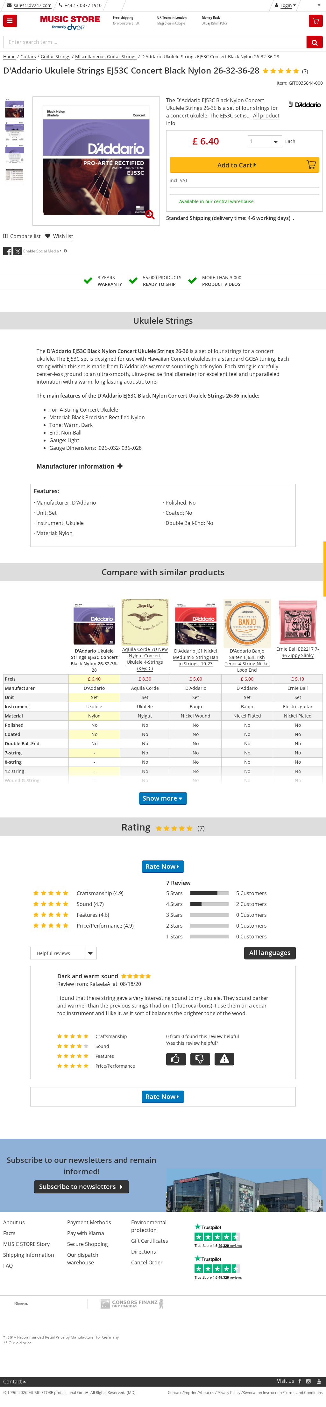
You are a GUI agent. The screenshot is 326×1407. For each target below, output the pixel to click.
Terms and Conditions (303, 1392)
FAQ (8, 1265)
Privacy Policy (228, 1392)
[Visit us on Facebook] (299, 1381)
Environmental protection (149, 1226)
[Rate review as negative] (200, 1059)
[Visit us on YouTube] (319, 1381)
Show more (160, 798)
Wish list (63, 236)
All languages (270, 952)
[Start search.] (315, 42)
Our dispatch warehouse (82, 1258)
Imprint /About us (199, 1392)
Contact (12, 1381)
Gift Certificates (149, 1240)
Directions (143, 1251)
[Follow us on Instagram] (308, 1381)
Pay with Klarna (85, 1233)
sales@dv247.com (33, 5)
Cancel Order (147, 1262)
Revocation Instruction (262, 1392)
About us (14, 1222)
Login (286, 5)
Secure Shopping (87, 1244)
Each (290, 141)
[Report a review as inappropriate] (224, 1059)
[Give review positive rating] (176, 1059)
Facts (9, 1233)
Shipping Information (28, 1254)
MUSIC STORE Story (26, 1244)
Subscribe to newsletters (77, 1186)
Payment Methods (89, 1222)
